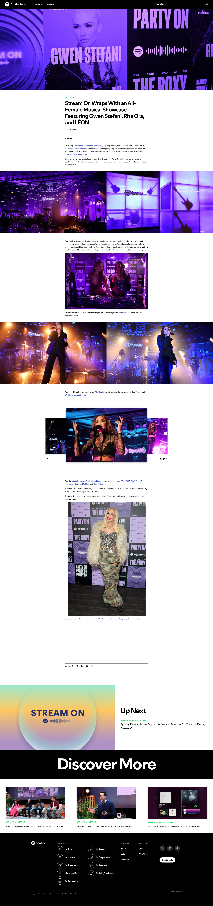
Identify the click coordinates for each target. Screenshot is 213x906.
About (123, 848)
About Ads (74, 894)
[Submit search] (206, 4)
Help (141, 848)
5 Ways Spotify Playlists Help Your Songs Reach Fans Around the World (34, 826)
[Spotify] (16, 4)
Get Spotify (168, 859)
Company (51, 4)
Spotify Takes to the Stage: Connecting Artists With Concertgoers (174, 826)
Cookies (65, 894)
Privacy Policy (55, 894)
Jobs (123, 854)
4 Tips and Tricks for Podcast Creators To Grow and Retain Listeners (104, 826)
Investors (125, 859)
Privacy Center (43, 894)
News (37, 4)
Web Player (143, 854)
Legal (34, 894)
